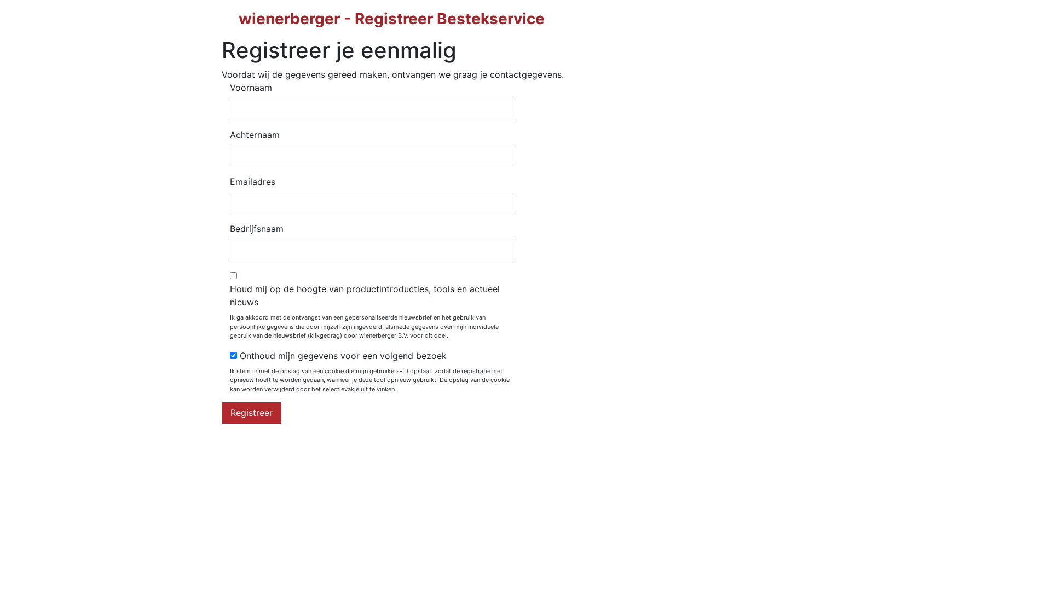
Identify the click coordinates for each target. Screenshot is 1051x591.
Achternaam (255, 134)
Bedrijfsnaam (257, 228)
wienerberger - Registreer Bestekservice (392, 18)
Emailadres (252, 181)
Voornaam (251, 87)
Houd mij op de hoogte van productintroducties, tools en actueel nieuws (365, 295)
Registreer (251, 412)
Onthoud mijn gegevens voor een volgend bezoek (343, 355)
